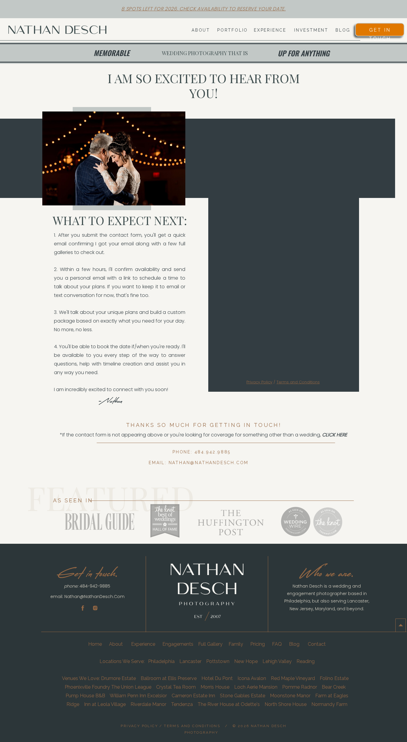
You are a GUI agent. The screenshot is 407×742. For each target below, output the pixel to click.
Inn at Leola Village (104, 704)
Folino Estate (334, 678)
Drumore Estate (118, 678)
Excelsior (157, 695)
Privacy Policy (259, 382)
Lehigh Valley (276, 661)
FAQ (277, 644)
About (116, 644)
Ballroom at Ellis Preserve (169, 678)
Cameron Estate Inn (193, 695)
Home (95, 644)
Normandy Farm (329, 704)
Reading (305, 661)
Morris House (215, 687)
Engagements (177, 644)
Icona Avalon (251, 678)
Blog (294, 644)
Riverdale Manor (148, 704)
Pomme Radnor (299, 687)
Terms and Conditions (298, 382)
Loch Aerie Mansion (255, 687)
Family (236, 644)
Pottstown (217, 661)
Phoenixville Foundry (87, 687)
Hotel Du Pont (217, 678)
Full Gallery (210, 644)
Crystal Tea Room (176, 687)
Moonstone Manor (290, 695)
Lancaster (190, 661)
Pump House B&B (85, 695)
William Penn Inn (128, 695)
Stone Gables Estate (242, 695)
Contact (317, 644)
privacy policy (139, 726)
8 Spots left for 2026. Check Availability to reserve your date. (203, 8)
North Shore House (286, 704)
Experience (143, 644)
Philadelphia (161, 661)
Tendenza (182, 704)
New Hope (246, 661)
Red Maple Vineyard (293, 678)
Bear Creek (334, 687)
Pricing (257, 644)
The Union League (131, 687)
